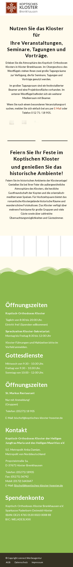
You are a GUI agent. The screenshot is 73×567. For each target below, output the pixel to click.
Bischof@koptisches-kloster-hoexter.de (38, 485)
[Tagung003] (24, 122)
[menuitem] (8, 562)
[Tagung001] (36, 122)
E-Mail (57, 108)
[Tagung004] (11, 122)
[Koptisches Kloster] (30, 7)
